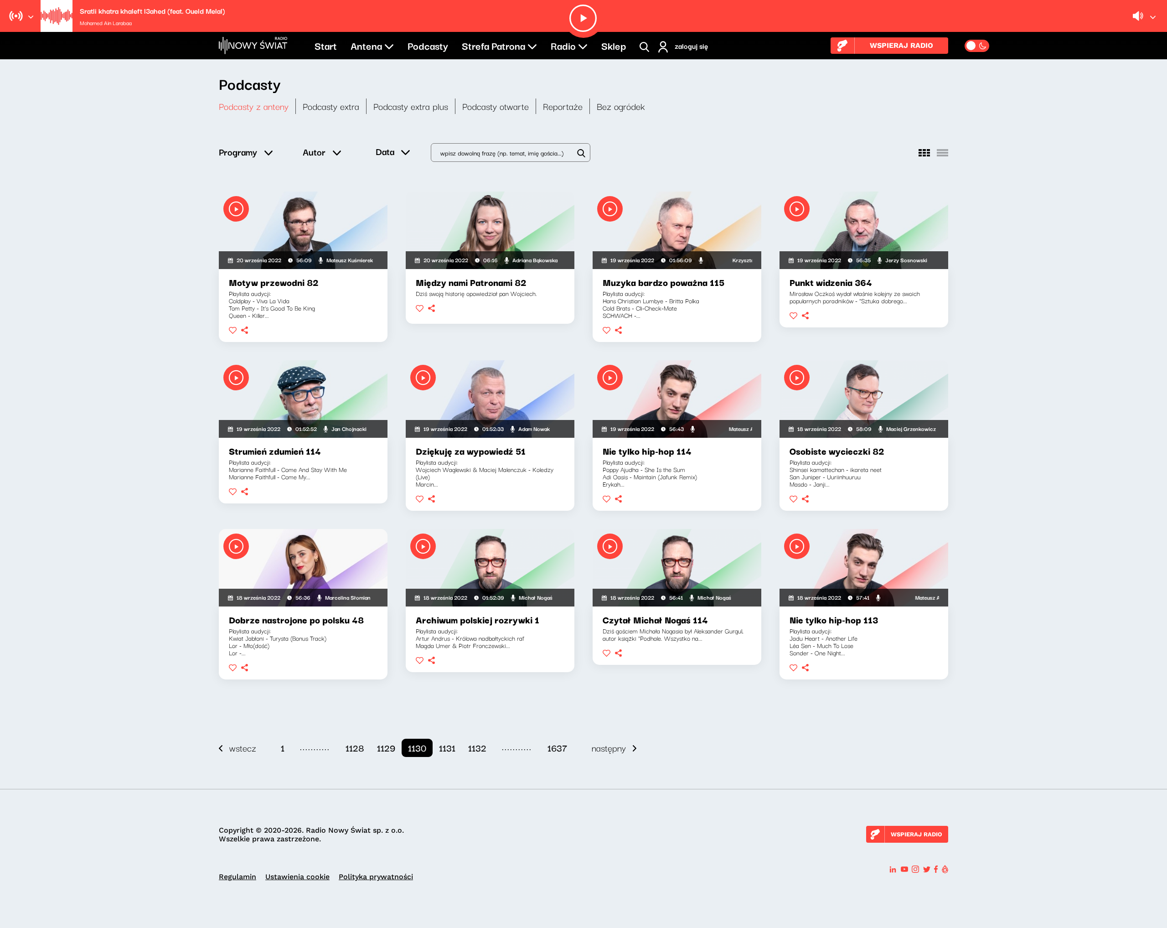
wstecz (242, 748)
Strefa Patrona (493, 45)
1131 (447, 748)
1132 (477, 748)
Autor (314, 152)
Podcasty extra (331, 106)
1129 (386, 748)
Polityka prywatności (376, 876)
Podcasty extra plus (410, 106)
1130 (417, 748)
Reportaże (563, 106)
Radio (563, 45)
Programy (238, 152)
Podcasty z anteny (254, 106)
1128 (355, 748)
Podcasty (428, 45)
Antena (366, 45)
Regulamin (237, 876)
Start (326, 45)
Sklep (613, 45)
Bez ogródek (621, 106)
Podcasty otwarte (495, 106)
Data (385, 151)
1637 (557, 748)
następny (609, 748)
